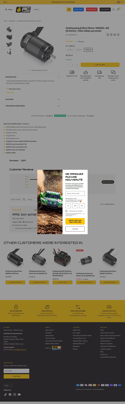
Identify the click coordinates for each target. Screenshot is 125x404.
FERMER (75, 229)
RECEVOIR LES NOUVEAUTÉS (75, 221)
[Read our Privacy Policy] (84, 214)
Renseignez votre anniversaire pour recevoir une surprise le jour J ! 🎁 (73, 200)
